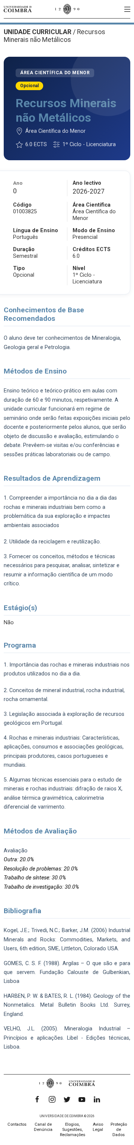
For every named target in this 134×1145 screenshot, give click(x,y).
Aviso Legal (98, 1127)
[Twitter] (67, 1099)
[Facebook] (37, 1099)
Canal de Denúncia (43, 1127)
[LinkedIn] (96, 1099)
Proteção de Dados (119, 1129)
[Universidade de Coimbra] (18, 9)
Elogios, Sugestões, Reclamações (72, 1129)
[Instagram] (52, 1099)
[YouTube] (81, 1099)
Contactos (16, 1124)
